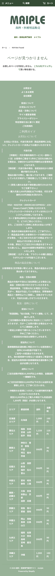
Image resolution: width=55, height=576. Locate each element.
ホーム (4, 47)
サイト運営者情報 (27, 114)
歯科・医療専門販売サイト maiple (29, 568)
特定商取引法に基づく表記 (27, 122)
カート (49, 3)
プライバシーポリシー (27, 118)
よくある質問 (27, 91)
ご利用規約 (27, 125)
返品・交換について (27, 110)
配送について (27, 103)
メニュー (9, 3)
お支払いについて (27, 106)
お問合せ (27, 88)
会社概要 (27, 95)
